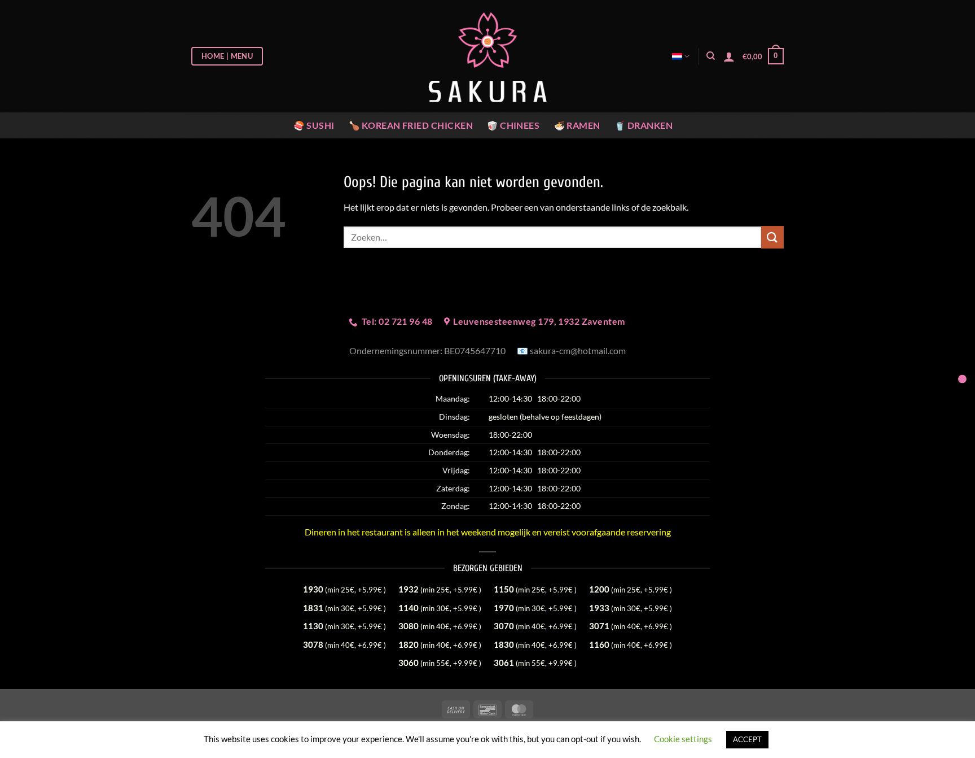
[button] (763, 56)
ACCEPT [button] (747, 739)
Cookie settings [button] (683, 739)
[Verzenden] (772, 237)
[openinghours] (962, 379)
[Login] (729, 56)
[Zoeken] (710, 56)
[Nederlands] (680, 56)
